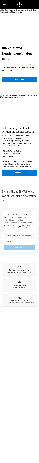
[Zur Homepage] (19, 4)
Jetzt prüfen (19, 79)
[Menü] (4, 4)
